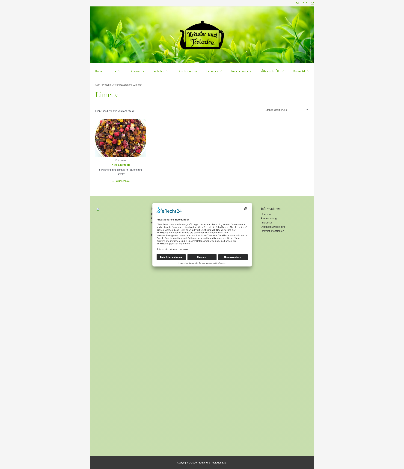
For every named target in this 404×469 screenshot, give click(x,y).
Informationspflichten (272, 231)
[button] (298, 3)
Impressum (267, 222)
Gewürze (135, 71)
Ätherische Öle (270, 71)
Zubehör (159, 71)
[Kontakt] (312, 3)
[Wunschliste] (305, 3)
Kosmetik (299, 71)
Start (97, 85)
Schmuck (212, 71)
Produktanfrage (269, 218)
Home (99, 71)
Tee (114, 71)
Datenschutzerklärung (273, 227)
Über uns (266, 214)
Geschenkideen (187, 71)
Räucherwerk (239, 71)
